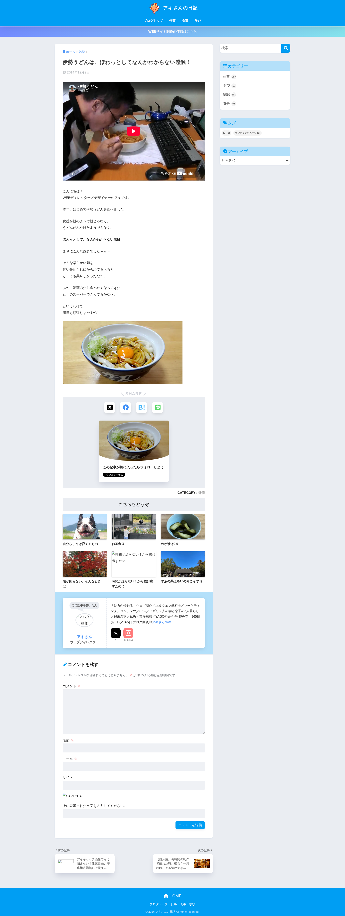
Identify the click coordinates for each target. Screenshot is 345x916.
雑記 (201, 492)
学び (198, 20)
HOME (174, 896)
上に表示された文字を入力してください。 (95, 806)
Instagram (128, 640)
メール (70, 759)
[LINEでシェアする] (157, 407)
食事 (185, 20)
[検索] (285, 48)
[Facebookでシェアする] (125, 407)
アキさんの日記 (180, 7)
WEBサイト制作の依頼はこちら (172, 32)
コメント (72, 686)
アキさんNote (162, 622)
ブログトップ (153, 20)
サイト (68, 777)
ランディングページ (247, 132)
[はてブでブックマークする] (141, 407)
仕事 (172, 20)
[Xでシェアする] (109, 407)
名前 (68, 740)
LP (226, 132)
